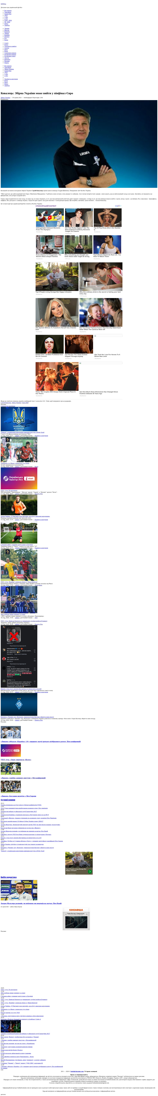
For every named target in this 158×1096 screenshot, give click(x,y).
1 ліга (6, 17)
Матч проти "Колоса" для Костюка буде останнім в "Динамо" (20, 1037)
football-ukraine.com (77, 1071)
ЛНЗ (36, 618)
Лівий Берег (38, 585)
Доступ (6, 58)
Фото (6, 49)
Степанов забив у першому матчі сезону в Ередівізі (17, 544)
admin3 (17, 435)
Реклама (7, 61)
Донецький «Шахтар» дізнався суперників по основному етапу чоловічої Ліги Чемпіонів (28, 818)
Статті (6, 43)
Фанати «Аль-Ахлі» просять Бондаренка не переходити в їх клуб (21, 689)
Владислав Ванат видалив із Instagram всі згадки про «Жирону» (21, 828)
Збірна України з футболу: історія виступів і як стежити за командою (22, 844)
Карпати (7, 31)
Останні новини (8, 800)
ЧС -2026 (7, 22)
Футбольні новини (10, 54)
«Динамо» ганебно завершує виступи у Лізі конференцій (23, 778)
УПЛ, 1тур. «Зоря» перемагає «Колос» (16, 760)
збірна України (16, 402)
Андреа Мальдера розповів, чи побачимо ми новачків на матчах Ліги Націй (24, 831)
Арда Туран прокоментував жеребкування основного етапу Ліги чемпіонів (24, 808)
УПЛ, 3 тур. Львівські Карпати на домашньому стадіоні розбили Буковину (24, 621)
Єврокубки (7, 14)
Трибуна (7, 25)
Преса (6, 23)
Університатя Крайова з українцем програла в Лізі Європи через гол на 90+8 (25, 815)
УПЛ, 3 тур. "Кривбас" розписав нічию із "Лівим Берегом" (19, 582)
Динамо (6, 28)
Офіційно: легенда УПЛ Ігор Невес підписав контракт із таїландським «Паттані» (26, 834)
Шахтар (6, 30)
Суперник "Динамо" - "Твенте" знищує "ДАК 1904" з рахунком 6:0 (22, 1063)
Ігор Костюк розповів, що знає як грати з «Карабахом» (18, 1043)
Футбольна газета (9, 56)
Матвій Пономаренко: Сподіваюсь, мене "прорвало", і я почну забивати (23, 1060)
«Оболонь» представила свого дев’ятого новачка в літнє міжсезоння (22, 1016)
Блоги (6, 44)
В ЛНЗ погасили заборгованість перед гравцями (16, 1053)
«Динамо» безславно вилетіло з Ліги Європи (18, 796)
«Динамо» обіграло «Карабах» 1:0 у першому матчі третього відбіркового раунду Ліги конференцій (41, 741)
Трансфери (7, 12)
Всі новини (8, 10)
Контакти (7, 59)
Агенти (6, 48)
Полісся (6, 36)
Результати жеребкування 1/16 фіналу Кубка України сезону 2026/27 (22, 821)
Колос (6, 40)
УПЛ (5, 15)
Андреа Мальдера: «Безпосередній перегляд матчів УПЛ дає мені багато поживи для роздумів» (30, 824)
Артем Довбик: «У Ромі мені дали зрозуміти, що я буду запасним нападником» (25, 516)
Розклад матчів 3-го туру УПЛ (10, 1012)
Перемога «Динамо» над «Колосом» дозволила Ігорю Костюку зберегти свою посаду (27, 717)
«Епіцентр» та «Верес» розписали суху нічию (15, 463)
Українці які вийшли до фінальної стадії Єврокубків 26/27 (19, 811)
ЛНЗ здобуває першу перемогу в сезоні (13, 614)
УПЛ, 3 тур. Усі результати (9, 490)
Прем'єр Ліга (39, 494)
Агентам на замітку (10, 46)
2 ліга (6, 19)
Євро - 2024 (8, 20)
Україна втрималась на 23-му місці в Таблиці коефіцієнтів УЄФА (21, 805)
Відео (6, 51)
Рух (5, 38)
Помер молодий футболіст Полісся (11, 1050)
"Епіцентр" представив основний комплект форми (16, 1047)
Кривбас (7, 35)
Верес (36, 466)
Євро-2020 (25, 402)
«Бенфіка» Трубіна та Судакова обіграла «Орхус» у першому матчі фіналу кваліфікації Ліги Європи (32, 841)
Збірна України (9, 69)
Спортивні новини (10, 53)
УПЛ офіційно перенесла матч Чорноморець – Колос (17, 1056)
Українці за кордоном (11, 79)
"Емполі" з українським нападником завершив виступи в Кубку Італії (22, 432)
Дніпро (6, 33)
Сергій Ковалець (6, 402)
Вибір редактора (9, 877)
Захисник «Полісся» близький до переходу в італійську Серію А (21, 1019)
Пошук (6, 63)
